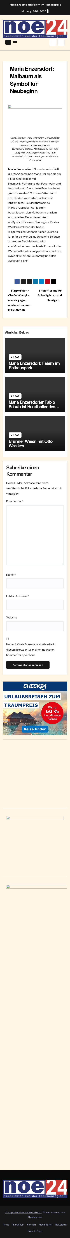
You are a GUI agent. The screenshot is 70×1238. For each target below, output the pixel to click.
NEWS (16, 357)
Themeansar (35, 1217)
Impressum (18, 1224)
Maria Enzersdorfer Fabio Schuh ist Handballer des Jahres (32, 406)
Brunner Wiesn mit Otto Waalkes (31, 443)
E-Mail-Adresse (17, 596)
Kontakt (31, 1224)
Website (11, 617)
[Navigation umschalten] (15, 42)
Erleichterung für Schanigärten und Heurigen (50, 295)
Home (6, 1224)
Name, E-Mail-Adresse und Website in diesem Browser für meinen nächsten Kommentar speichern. (30, 649)
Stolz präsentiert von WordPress (23, 1212)
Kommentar (15, 501)
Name (11, 574)
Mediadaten (45, 1224)
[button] (52, 42)
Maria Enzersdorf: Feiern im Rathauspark (34, 365)
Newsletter (61, 1224)
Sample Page (35, 1231)
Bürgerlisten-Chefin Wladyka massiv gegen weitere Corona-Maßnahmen (19, 300)
